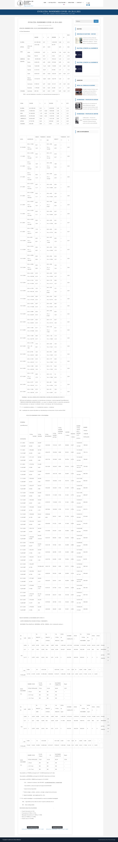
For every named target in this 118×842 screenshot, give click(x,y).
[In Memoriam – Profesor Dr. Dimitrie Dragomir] (78, 120)
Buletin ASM (61, 2)
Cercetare (71, 2)
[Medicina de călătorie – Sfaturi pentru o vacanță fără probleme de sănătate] (78, 41)
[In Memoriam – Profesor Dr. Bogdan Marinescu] (78, 106)
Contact (79, 2)
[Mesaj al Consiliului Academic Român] (78, 92)
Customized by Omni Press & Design (106, 839)
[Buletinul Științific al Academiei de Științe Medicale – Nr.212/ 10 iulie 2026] (78, 55)
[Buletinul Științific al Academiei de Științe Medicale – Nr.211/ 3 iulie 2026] (78, 69)
